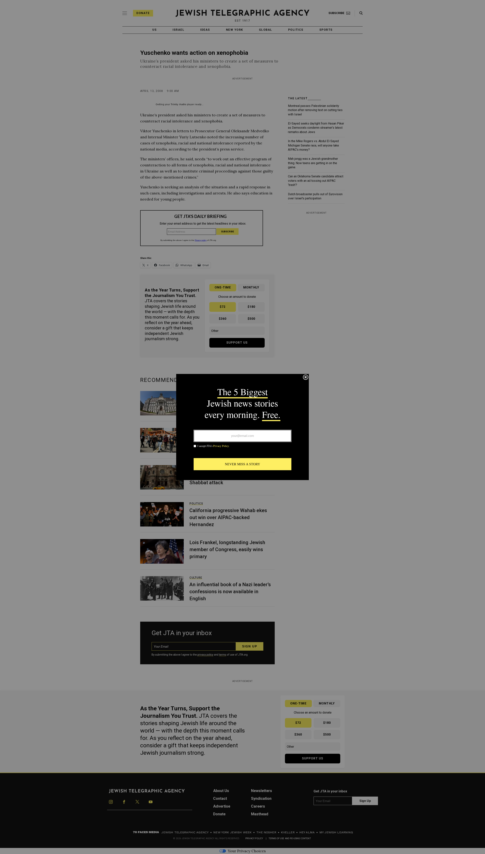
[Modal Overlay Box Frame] (242, 427)
